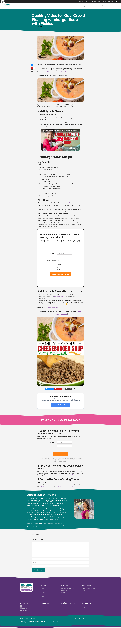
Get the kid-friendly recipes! (60, 274)
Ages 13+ (61, 269)
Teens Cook (87, 1)
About (108, 6)
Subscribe (60, 454)
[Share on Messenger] (32, 65)
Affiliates (90, 618)
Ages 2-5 (61, 262)
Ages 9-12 (61, 267)
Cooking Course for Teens (89, 588)
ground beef (45, 165)
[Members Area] (116, 1)
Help (100, 622)
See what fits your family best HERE (64, 486)
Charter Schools (97, 618)
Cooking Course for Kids (67, 588)
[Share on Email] (32, 70)
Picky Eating (111, 1)
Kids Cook (81, 1)
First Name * (52, 253)
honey (47, 191)
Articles (103, 6)
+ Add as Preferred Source (60, 405)
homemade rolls (58, 296)
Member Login (74, 618)
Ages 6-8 (61, 264)
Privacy (85, 618)
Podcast (63, 606)
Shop (42, 590)
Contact (113, 6)
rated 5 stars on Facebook (47, 486)
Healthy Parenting (96, 1)
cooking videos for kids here (50, 307)
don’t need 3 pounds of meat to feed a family (54, 72)
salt (45, 179)
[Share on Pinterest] (32, 68)
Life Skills (104, 1)
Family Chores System (87, 6)
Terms (80, 618)
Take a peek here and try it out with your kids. (61, 475)
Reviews (97, 6)
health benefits (67, 203)
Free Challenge (45, 608)
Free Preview (64, 590)
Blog (42, 594)
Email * (50, 257)
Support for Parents (46, 606)
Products (77, 6)
